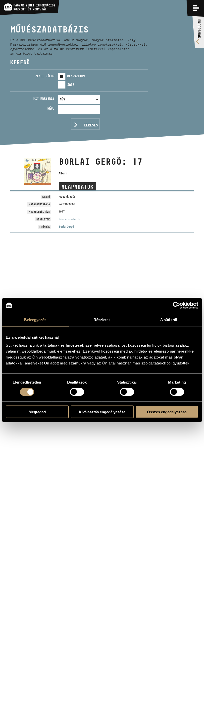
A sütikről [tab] (168, 320)
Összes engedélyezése (167, 412)
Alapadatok (77, 186)
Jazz (70, 85)
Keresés (91, 125)
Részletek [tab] (102, 320)
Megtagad (37, 412)
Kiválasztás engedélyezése (102, 412)
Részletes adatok (69, 219)
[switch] (77, 392)
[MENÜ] (196, 8)
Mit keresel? (43, 98)
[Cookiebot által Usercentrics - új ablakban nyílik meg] (176, 305)
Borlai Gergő (66, 227)
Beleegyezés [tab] (35, 320)
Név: (50, 108)
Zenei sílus (44, 76)
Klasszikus (76, 76)
